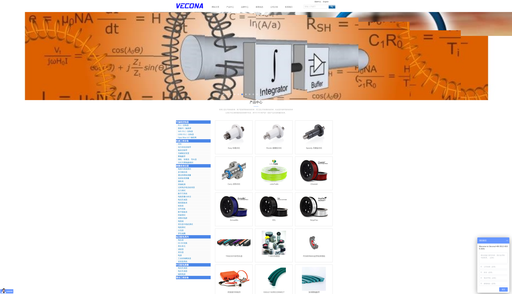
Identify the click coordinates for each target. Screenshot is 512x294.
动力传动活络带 (184, 147)
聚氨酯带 (181, 156)
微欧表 (181, 181)
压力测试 (181, 191)
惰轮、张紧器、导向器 (187, 159)
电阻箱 (181, 221)
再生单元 (181, 246)
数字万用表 (182, 194)
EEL (274, 220)
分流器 (181, 230)
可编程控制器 (182, 122)
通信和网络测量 (184, 175)
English (326, 2)
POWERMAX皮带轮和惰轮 (314, 256)
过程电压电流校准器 (186, 187)
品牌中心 (245, 7)
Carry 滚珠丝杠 (234, 184)
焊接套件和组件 (234, 292)
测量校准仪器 (182, 166)
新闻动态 (259, 7)
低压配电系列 (182, 237)
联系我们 (289, 7)
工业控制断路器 (184, 258)
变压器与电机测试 (185, 224)
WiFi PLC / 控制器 (185, 131)
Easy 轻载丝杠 (234, 148)
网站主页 (215, 7)
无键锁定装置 (183, 153)
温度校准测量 (183, 178)
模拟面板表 (182, 203)
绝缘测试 (181, 215)
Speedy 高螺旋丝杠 (314, 148)
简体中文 (318, 2)
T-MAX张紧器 (274, 256)
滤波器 (181, 249)
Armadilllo (234, 220)
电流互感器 (182, 200)
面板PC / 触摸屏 (184, 128)
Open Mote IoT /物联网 (187, 138)
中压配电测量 (182, 265)
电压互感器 (182, 271)
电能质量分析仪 (184, 197)
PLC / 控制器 (183, 125)
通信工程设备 (182, 277)
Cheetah (314, 184)
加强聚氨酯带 (314, 292)
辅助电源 (181, 274)
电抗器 (181, 240)
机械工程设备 (182, 141)
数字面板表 (182, 212)
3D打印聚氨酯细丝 (185, 162)
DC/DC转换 (182, 243)
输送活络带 (182, 150)
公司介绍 (274, 7)
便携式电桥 (182, 218)
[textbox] (316, 7)
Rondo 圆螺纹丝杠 (274, 148)
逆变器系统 (182, 262)
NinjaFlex (314, 220)
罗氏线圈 (181, 233)
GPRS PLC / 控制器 (186, 134)
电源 (180, 255)
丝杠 (180, 144)
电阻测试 (181, 227)
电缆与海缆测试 (184, 169)
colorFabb (274, 184)
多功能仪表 (182, 172)
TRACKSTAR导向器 (234, 256)
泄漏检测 (181, 184)
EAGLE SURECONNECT (274, 292)
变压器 (181, 252)
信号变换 (181, 209)
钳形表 (181, 206)
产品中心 (230, 7)
